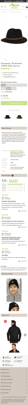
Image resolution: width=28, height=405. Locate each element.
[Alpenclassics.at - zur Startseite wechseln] (14, 6)
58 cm (24, 85)
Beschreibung (6, 128)
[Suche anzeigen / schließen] (5, 6)
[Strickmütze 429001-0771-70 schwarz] (14, 290)
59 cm (3, 88)
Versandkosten (7, 98)
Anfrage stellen (14, 159)
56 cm (14, 85)
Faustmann (13, 165)
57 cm (19, 85)
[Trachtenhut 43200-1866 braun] (8, 117)
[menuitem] (2, 6)
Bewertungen (6, 175)
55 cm (8, 85)
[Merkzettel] (22, 6)
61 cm (14, 88)
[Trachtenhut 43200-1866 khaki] (20, 117)
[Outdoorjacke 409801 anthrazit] (14, 331)
